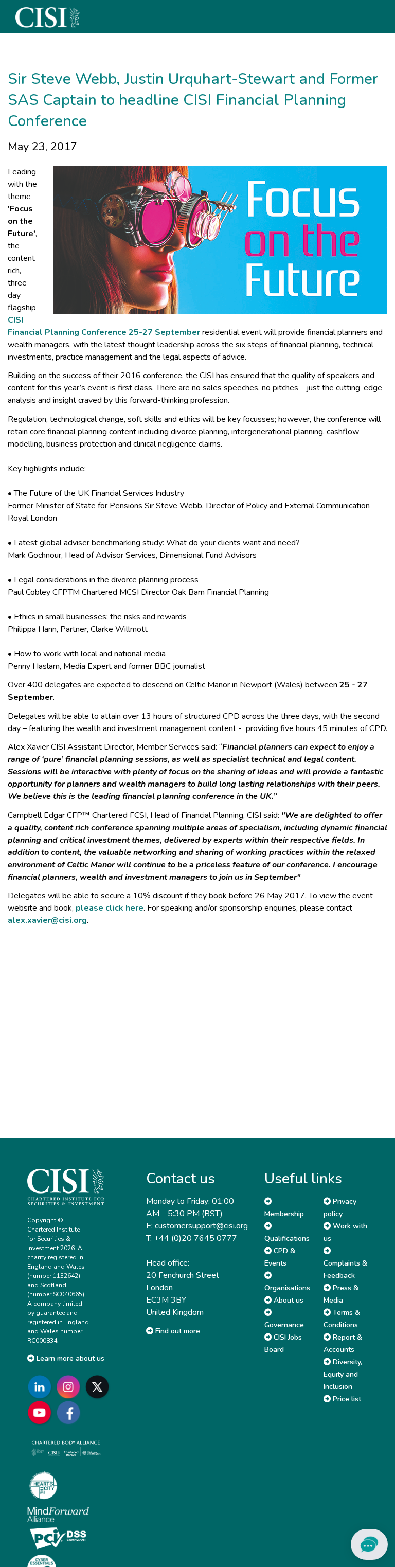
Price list (346, 1399)
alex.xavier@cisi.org (47, 920)
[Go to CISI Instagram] (70, 1387)
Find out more (176, 1331)
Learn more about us (69, 1358)
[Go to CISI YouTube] (41, 1412)
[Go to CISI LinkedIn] (41, 1387)
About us (287, 1300)
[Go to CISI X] (99, 1387)
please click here (109, 908)
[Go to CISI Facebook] (70, 1412)
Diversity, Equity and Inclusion (343, 1374)
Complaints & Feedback (345, 1269)
